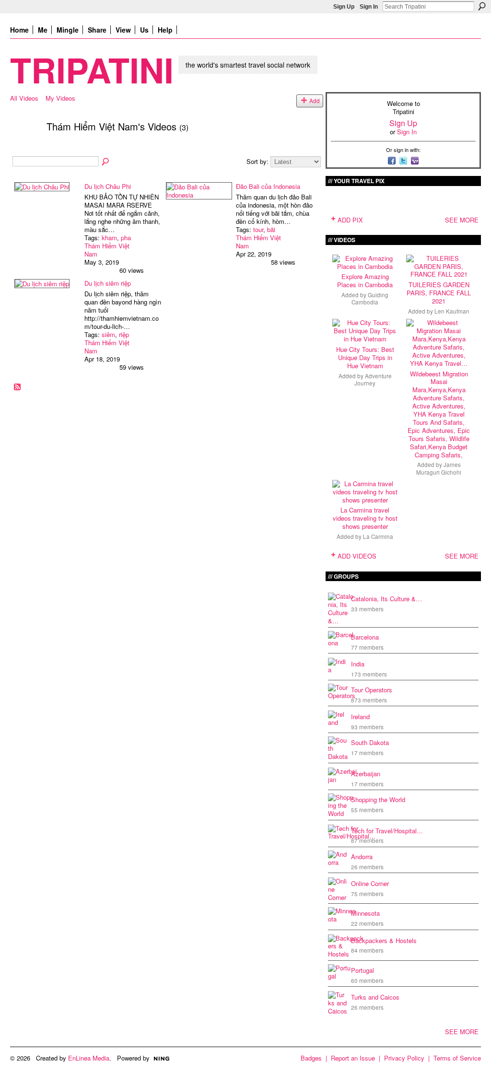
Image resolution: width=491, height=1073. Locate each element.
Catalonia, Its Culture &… (386, 598)
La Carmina (378, 536)
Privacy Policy (404, 1057)
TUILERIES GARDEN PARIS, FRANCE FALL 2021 (439, 292)
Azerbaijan (365, 773)
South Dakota (370, 742)
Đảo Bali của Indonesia (268, 186)
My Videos (60, 98)
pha (126, 237)
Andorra (362, 856)
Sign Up (343, 6)
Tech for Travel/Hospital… (387, 830)
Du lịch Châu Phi (107, 186)
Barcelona (365, 636)
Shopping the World (378, 799)
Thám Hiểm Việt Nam (106, 249)
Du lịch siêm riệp (107, 283)
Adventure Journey (373, 379)
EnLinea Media (88, 1057)
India (357, 663)
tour (258, 229)
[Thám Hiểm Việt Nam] (25, 147)
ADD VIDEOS (357, 555)
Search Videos (106, 162)
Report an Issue (353, 1057)
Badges (311, 1057)
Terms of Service (457, 1057)
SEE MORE (462, 219)
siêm (108, 334)
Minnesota (365, 913)
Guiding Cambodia (369, 298)
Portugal (362, 970)
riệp (124, 334)
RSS (17, 387)
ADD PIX (350, 219)
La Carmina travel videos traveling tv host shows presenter (365, 518)
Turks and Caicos (375, 997)
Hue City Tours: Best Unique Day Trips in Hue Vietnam (365, 357)
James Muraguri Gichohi (438, 468)
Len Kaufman (451, 311)
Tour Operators (371, 689)
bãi (271, 229)
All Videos (24, 98)
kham (109, 237)
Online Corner (370, 883)
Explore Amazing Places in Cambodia (365, 280)
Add (314, 101)
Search (482, 6)
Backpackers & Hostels (384, 940)
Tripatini (92, 69)
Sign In (369, 6)
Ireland (360, 716)
